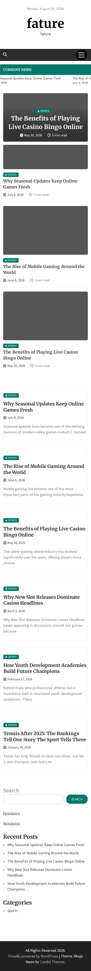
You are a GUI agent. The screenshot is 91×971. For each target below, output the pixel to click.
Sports (12, 910)
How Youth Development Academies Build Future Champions (44, 668)
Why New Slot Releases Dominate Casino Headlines (41, 600)
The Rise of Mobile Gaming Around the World (43, 853)
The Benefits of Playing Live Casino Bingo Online (45, 861)
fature (45, 23)
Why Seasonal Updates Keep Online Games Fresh (45, 844)
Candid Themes (52, 961)
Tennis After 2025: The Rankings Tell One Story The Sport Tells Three (44, 736)
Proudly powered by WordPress (33, 956)
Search (11, 790)
